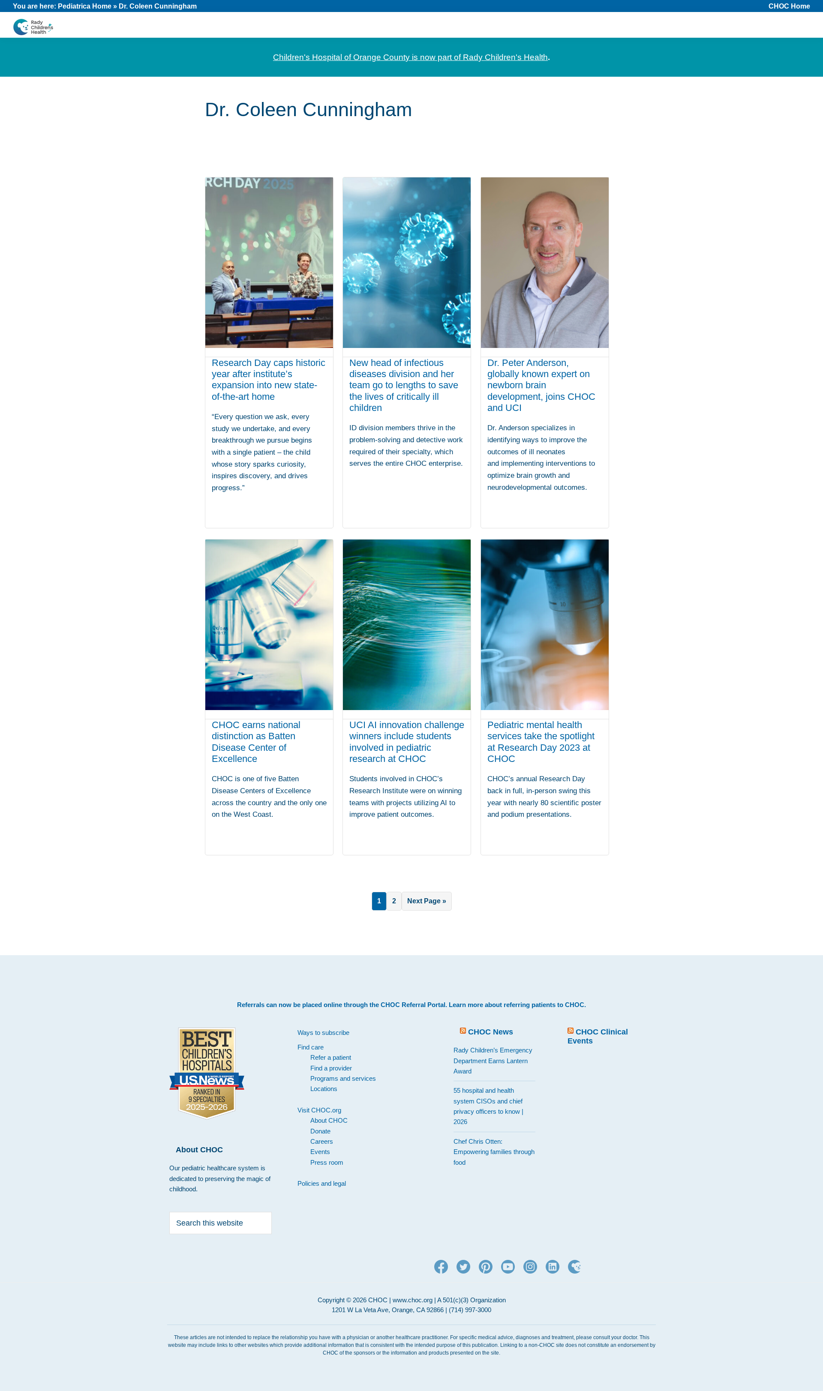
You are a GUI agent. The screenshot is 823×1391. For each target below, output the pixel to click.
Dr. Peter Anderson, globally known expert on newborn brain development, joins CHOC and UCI (541, 385)
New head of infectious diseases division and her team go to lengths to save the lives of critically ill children (403, 385)
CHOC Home (789, 6)
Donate (320, 1131)
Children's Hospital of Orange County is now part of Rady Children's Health (410, 57)
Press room (326, 1162)
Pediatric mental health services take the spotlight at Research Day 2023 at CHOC (541, 741)
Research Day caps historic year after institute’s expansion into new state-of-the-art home (268, 379)
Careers (321, 1141)
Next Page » (426, 904)
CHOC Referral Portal (413, 1004)
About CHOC (329, 1120)
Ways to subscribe (323, 1032)
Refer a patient (330, 1057)
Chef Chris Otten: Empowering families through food (494, 1152)
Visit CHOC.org (319, 1110)
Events (320, 1151)
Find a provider (331, 1068)
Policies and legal (321, 1183)
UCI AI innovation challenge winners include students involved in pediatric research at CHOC (406, 741)
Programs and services (343, 1078)
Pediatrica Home (84, 6)
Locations (323, 1088)
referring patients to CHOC (544, 1004)
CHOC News (490, 1032)
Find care (310, 1047)
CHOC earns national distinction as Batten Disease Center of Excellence (256, 741)
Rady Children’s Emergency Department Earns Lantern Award (493, 1060)
